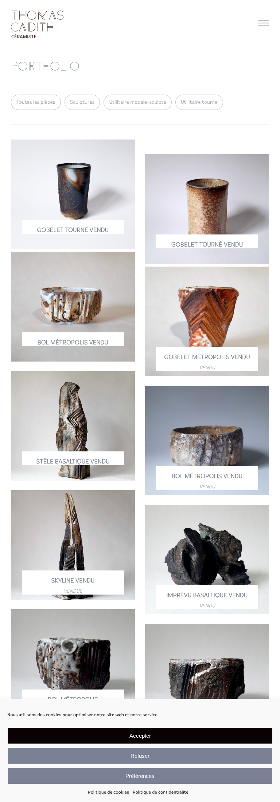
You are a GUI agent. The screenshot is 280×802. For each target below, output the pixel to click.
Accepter (140, 736)
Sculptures (82, 102)
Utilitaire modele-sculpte (137, 102)
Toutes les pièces (35, 102)
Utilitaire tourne (199, 102)
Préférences (140, 776)
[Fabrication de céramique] (38, 23)
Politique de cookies (108, 792)
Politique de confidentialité (160, 792)
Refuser (140, 756)
